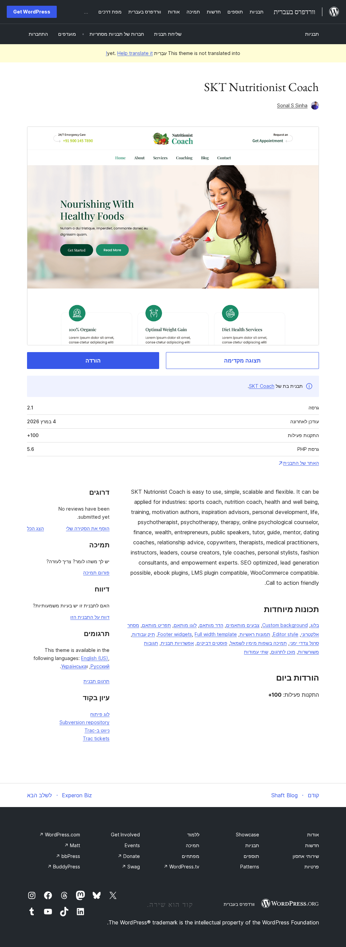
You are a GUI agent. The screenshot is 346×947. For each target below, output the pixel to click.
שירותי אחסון (306, 856)
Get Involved (125, 834)
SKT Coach (261, 386)
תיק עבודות (143, 634)
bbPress (68, 856)
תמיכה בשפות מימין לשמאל (258, 643)
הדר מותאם (211, 625)
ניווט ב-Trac (96, 730)
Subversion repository (84, 722)
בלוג (315, 625)
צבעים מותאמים (243, 625)
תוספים (251, 856)
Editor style (285, 634)
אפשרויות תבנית (177, 643)
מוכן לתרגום (283, 652)
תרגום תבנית (96, 681)
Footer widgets (175, 634)
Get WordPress (31, 12)
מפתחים (190, 856)
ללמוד (193, 834)
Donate (129, 856)
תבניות (312, 34)
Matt (72, 845)
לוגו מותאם (185, 625)
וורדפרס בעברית (239, 904)
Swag (131, 866)
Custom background (285, 625)
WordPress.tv (181, 866)
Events (132, 845)
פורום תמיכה (96, 572)
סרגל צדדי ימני (304, 643)
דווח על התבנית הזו (89, 617)
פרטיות (311, 866)
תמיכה (192, 845)
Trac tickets (96, 738)
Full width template (216, 634)
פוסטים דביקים (212, 643)
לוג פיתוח (99, 714)
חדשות (312, 845)
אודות (313, 834)
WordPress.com (59, 834)
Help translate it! (129, 53)
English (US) (94, 658)
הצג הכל (35, 528)
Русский (100, 666)
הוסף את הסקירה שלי (87, 528)
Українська (73, 666)
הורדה (93, 360)
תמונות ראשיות (255, 634)
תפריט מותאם (156, 625)
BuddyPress (63, 866)
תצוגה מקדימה (242, 360)
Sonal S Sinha (292, 105)
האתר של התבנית (301, 463)
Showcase (247, 834)
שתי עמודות (256, 652)
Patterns (249, 866)
